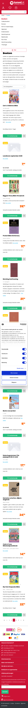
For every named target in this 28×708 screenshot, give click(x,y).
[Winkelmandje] (16, 8)
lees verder (8, 122)
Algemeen (4, 29)
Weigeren (14, 382)
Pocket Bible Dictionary (11, 236)
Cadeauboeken (5, 21)
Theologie (4, 44)
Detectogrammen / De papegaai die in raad (11, 456)
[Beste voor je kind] (14, 402)
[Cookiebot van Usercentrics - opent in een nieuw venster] (20, 324)
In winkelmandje (12, 136)
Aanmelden (5, 691)
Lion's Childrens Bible (10, 105)
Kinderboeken (5, 32)
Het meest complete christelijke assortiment (13, 645)
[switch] (24, 353)
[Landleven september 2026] (14, 147)
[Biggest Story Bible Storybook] (14, 187)
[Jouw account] (3, 8)
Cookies (12, 703)
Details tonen (20, 368)
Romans (3, 24)
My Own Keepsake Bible (11, 587)
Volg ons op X (6, 696)
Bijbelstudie (4, 37)
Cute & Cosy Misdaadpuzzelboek (10, 545)
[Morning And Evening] (14, 270)
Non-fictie (4, 39)
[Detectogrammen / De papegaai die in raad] (14, 446)
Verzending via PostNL (8, 648)
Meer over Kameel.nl (8, 655)
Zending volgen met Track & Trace (11, 650)
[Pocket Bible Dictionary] (14, 226)
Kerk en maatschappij (7, 26)
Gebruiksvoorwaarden (18, 682)
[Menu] (3, 3)
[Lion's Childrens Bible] (14, 96)
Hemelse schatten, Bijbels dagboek (12, 499)
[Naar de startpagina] (17, 3)
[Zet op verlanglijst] (24, 136)
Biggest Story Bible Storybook (13, 196)
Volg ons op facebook (8, 700)
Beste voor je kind (9, 411)
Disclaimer (17, 703)
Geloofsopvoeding (6, 42)
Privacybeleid (8, 682)
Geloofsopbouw (5, 34)
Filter (15, 50)
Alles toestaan (14, 373)
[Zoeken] (25, 12)
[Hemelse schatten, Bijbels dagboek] (14, 489)
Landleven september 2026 (12, 156)
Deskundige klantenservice (9, 652)
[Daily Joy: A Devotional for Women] (14, 319)
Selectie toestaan (14, 377)
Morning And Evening (10, 279)
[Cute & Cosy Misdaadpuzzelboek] (14, 535)
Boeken (4, 19)
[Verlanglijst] (10, 8)
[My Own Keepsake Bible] (14, 578)
